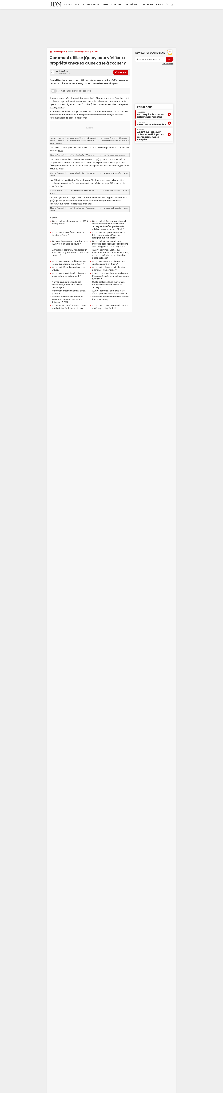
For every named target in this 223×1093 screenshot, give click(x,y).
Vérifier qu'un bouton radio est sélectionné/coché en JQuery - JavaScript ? (67, 284)
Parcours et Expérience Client (151, 123)
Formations (144, 107)
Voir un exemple (167, 63)
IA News (68, 4)
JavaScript (76, 98)
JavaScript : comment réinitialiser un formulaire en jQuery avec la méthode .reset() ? (70, 252)
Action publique (91, 4)
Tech (76, 4)
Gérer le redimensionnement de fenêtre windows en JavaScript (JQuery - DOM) (67, 299)
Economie (148, 4)
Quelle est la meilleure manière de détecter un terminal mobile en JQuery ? (108, 284)
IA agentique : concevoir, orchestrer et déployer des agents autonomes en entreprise (150, 134)
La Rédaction (62, 71)
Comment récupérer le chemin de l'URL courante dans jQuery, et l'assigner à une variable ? (108, 235)
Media (106, 4)
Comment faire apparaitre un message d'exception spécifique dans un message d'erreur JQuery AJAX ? (110, 244)
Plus (158, 4)
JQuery (95, 52)
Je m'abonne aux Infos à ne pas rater (74, 91)
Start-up (116, 4)
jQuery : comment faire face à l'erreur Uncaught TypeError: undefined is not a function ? (110, 276)
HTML (60, 151)
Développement (82, 52)
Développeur (59, 52)
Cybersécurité (132, 4)
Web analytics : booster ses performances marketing (150, 114)
